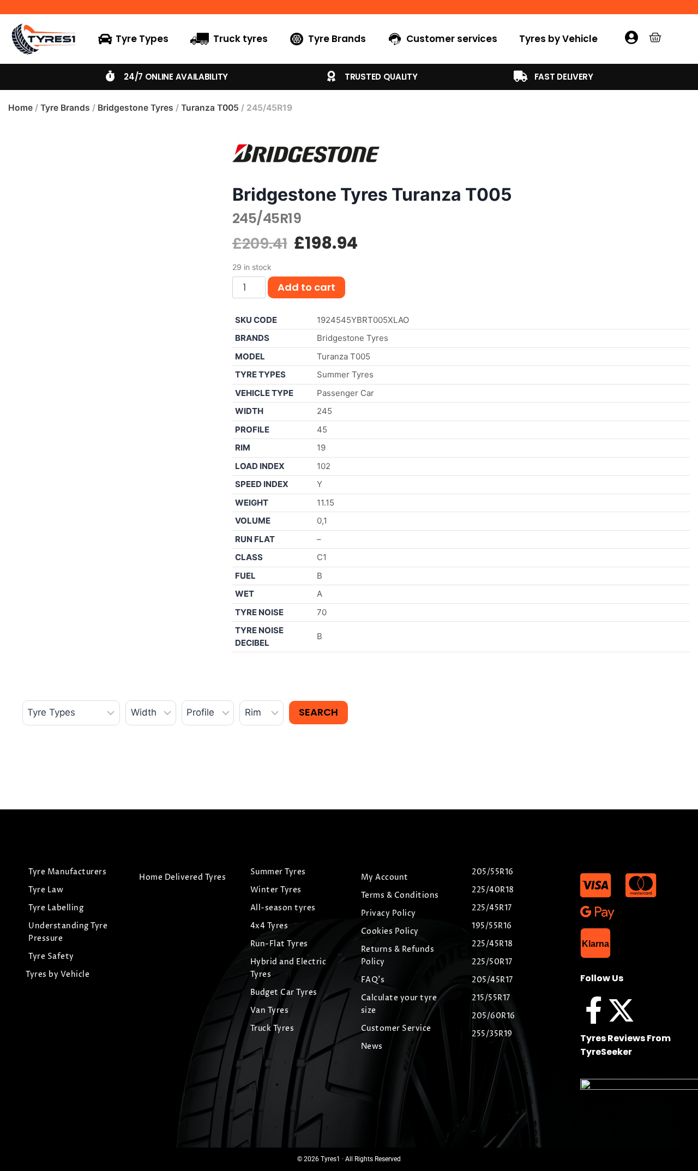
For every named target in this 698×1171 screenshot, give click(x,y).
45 (322, 429)
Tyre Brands (65, 108)
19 (321, 447)
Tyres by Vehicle (558, 38)
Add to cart (306, 287)
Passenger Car (345, 393)
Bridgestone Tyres (135, 108)
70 (322, 612)
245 (324, 411)
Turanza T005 (210, 108)
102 (323, 466)
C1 (322, 557)
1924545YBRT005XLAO (363, 320)
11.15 (325, 502)
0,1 (322, 520)
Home (20, 108)
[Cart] (655, 37)
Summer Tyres (345, 374)
